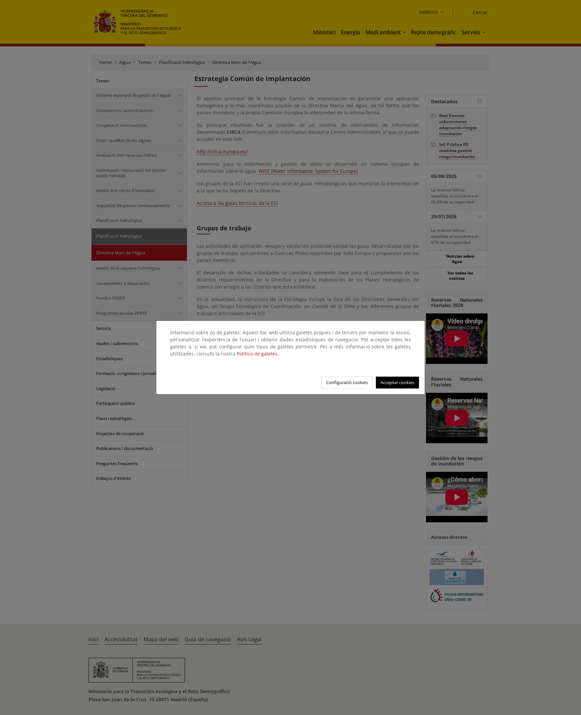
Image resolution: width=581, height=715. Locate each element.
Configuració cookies (347, 382)
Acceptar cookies (397, 382)
